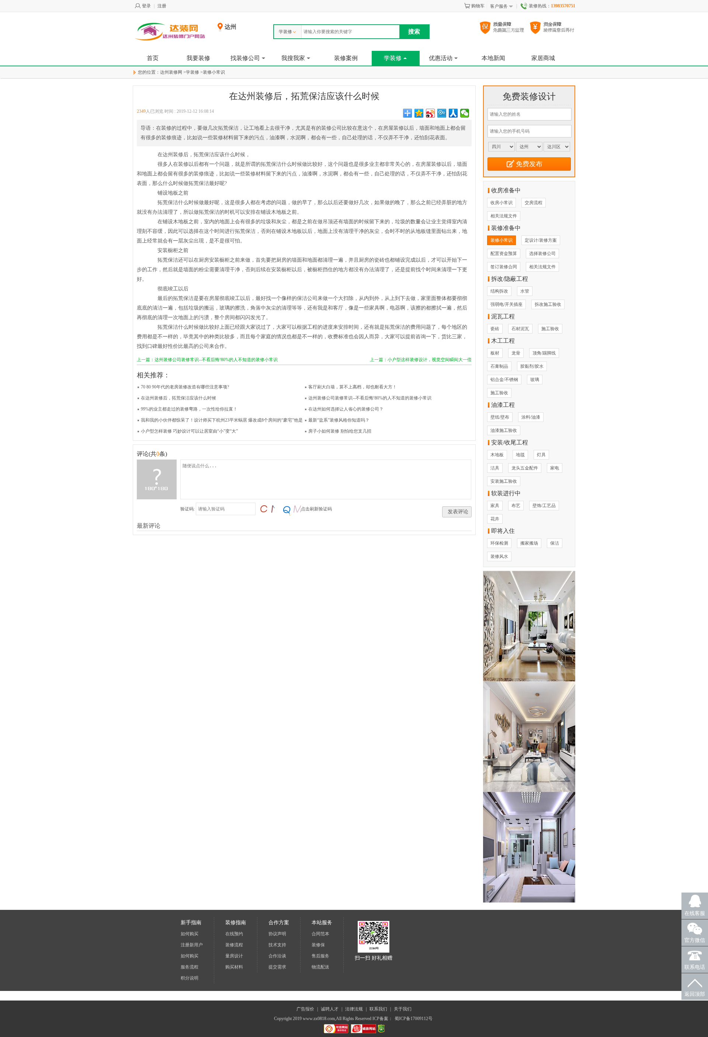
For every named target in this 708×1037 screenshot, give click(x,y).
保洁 (554, 543)
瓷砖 (494, 328)
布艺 (515, 505)
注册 (161, 5)
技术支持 (277, 944)
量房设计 (234, 956)
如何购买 (189, 933)
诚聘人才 (330, 1009)
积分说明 (189, 978)
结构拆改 (499, 291)
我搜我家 (293, 58)
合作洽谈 (277, 956)
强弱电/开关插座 (506, 304)
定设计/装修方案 (541, 240)
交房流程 (533, 202)
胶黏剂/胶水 (532, 366)
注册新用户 (192, 944)
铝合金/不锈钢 (504, 379)
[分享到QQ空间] (419, 113)
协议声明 (277, 933)
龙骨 (515, 353)
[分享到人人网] (453, 113)
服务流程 (189, 967)
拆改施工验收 (548, 304)
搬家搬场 (529, 543)
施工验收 (550, 328)
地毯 (520, 454)
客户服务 (499, 6)
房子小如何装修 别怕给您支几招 (339, 431)
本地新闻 (493, 58)
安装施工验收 (503, 481)
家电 (554, 468)
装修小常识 (214, 72)
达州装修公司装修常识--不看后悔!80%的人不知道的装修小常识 (369, 398)
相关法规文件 (503, 216)
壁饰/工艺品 (544, 505)
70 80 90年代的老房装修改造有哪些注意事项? (185, 387)
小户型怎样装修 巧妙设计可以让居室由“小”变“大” (189, 431)
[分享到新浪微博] (430, 113)
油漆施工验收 (503, 430)
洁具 (494, 468)
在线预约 (234, 933)
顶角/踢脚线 (544, 353)
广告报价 (305, 1009)
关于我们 (403, 1009)
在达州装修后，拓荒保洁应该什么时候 (178, 398)
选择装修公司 (542, 253)
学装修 (285, 31)
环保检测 (499, 543)
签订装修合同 (503, 266)
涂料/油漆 (530, 417)
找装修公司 (245, 58)
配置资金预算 (503, 253)
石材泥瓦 (520, 328)
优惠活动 (440, 58)
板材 (494, 353)
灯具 (541, 454)
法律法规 (354, 1009)
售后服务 (320, 956)
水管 (524, 291)
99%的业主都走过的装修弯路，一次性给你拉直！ (189, 409)
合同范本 (320, 933)
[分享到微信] (464, 113)
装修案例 (346, 58)
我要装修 (198, 58)
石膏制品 (499, 366)
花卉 (494, 518)
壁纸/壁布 (499, 417)
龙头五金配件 (524, 468)
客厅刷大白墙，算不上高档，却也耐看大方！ (352, 387)
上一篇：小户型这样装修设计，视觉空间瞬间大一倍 (421, 359)
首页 (153, 58)
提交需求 (277, 967)
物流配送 (320, 967)
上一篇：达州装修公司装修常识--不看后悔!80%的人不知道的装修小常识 (207, 359)
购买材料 (234, 967)
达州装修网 (171, 72)
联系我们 (378, 1009)
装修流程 (234, 944)
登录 (146, 5)
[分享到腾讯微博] (442, 113)
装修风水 (499, 556)
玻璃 (534, 379)
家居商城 (543, 58)
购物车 (478, 5)
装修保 (318, 944)
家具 (494, 505)
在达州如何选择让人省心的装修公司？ (346, 409)
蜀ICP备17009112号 (414, 1018)
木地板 (497, 454)
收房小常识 (501, 202)
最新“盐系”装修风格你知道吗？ (338, 420)
